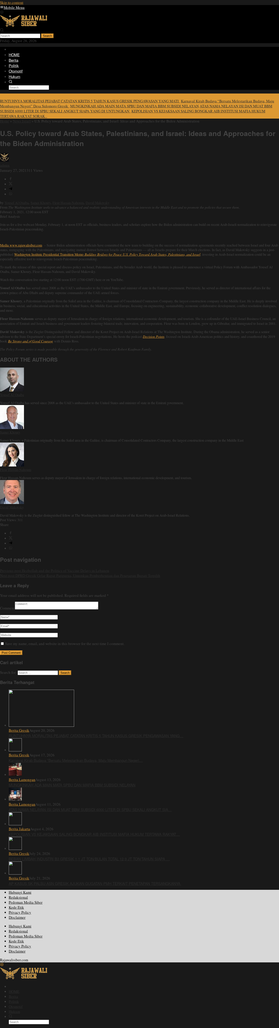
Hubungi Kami (20, 892)
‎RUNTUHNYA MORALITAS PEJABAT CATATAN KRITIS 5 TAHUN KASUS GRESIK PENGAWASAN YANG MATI (90, 101)
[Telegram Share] (10, 189)
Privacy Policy (20, 912)
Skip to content (11, 2)
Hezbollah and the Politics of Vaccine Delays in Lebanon (54, 570)
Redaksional (18, 897)
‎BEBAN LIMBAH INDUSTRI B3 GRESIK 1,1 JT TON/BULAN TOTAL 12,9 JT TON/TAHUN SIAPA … (89, 858)
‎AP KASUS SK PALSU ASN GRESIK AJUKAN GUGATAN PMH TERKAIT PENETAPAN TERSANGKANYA (95, 883)
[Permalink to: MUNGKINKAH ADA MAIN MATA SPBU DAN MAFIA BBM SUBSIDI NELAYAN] (15, 774)
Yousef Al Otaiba (17, 202)
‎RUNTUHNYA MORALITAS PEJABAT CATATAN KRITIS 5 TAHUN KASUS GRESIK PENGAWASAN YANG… (96, 735)
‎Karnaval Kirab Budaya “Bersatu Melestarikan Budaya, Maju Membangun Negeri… (76, 760)
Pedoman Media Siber (26, 902)
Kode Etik (16, 907)
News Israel (22, 121)
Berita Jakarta (19, 828)
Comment (7, 608)
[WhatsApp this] (10, 194)
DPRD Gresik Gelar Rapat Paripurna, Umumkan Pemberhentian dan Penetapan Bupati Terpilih (80, 575)
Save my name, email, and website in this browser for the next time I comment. (64, 643)
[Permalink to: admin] (4, 160)
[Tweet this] (10, 184)
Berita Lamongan (22, 779)
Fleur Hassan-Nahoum (68, 202)
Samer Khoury (41, 202)
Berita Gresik (19, 730)
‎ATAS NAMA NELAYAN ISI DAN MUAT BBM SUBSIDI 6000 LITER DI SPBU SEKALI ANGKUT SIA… (90, 809)
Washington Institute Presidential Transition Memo (107, 254)
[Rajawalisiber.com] (23, 25)
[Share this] (10, 179)
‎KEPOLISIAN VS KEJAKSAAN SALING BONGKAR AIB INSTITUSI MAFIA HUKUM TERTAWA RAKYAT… (94, 834)
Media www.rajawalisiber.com (21, 245)
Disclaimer (17, 917)
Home (4, 121)
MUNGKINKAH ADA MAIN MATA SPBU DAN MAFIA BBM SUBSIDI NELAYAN (134, 106)
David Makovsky (97, 202)
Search (47, 35)
